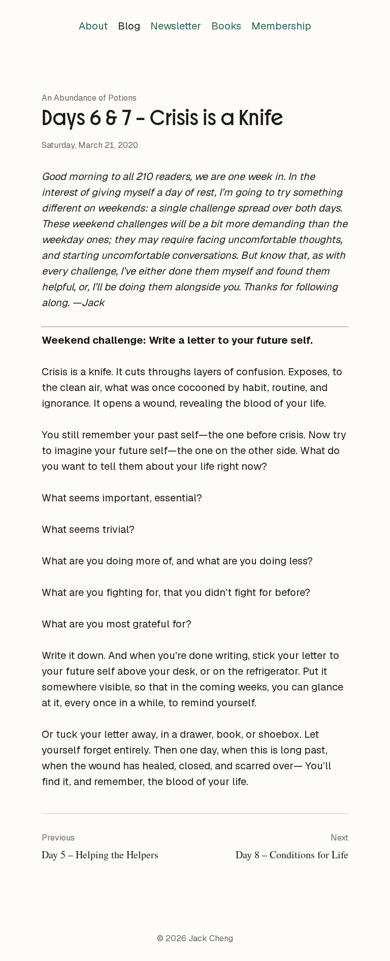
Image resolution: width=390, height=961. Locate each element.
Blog (129, 26)
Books (226, 26)
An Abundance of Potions (89, 98)
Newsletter (175, 26)
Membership (281, 26)
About (93, 26)
